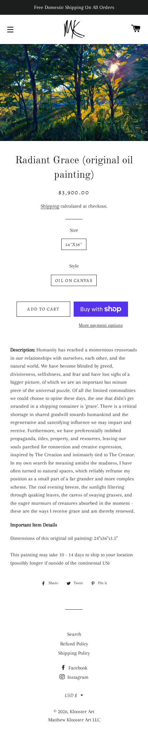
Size (74, 230)
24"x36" (73, 244)
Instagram (77, 677)
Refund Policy (74, 643)
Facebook (77, 668)
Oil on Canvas (74, 280)
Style (74, 266)
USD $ (71, 695)
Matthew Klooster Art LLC (74, 719)
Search (74, 634)
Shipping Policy (74, 653)
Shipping (50, 206)
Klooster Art (82, 711)
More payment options (101, 325)
